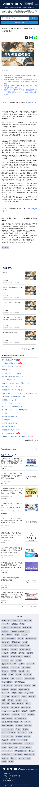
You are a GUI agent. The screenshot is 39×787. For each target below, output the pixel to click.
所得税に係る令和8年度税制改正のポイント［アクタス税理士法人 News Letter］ (11, 535)
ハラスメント (22, 733)
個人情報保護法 (7, 718)
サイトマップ (8, 778)
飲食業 (11, 762)
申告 (25, 700)
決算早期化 (31, 696)
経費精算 (5, 678)
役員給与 (13, 689)
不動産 (11, 675)
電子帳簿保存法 (31, 638)
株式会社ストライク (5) (9, 416)
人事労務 (19, 675)
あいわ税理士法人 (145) (9, 360)
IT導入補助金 (15, 707)
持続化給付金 (25, 707)
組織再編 (5, 689)
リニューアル (28, 743)
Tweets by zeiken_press (9, 449)
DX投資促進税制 (24, 689)
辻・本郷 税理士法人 (6, 466)
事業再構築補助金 (20, 751)
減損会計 (13, 758)
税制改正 (15, 624)
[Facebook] (31, 38)
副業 (3, 700)
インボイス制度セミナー (10, 645)
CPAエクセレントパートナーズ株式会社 (12, 511)
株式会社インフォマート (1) (11, 430)
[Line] (35, 38)
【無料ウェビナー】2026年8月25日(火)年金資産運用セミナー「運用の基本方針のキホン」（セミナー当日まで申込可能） (20, 92)
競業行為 (6, 272)
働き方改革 (5, 642)
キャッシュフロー (8, 729)
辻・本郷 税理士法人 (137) (10, 363)
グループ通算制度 (16, 656)
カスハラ (27, 722)
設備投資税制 (6, 743)
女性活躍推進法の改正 (10, 332)
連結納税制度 (6, 754)
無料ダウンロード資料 (9, 664)
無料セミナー (17, 620)
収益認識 (5, 707)
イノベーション (7, 751)
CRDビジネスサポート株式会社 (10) (13, 396)
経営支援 (20, 638)
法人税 (25, 642)
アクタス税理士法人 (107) (10, 366)
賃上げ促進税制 (7, 682)
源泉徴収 (21, 671)
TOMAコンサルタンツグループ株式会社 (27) (16, 383)
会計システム (13, 747)
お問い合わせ (8, 780)
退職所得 (19, 725)
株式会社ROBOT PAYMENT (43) (12, 376)
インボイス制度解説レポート (20, 631)
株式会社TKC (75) (7, 370)
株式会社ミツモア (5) (8, 413)
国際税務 (13, 653)
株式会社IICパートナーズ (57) (11, 373)
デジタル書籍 (28, 693)
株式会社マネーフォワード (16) (12, 390)
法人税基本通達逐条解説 (10, 722)
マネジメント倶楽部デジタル (11, 627)
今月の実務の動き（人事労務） (11, 282)
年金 (34, 685)
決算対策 (5, 649)
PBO (30, 733)
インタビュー (15, 667)
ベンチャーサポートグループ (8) (12, 403)
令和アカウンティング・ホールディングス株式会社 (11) (19, 393)
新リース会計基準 (24, 758)
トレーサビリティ (8, 736)
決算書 (4, 675)
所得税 (17, 635)
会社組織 (5, 247)
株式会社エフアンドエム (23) (11, 386)
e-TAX (23, 714)
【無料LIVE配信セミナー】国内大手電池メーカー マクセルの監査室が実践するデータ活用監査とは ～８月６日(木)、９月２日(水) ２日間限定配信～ (12, 595)
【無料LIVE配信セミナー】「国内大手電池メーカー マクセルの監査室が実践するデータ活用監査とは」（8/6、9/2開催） (20, 81)
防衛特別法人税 (29, 754)
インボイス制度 (22, 740)
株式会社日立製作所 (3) (9, 423)
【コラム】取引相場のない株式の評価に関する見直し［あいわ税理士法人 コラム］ (11, 476)
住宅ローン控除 (17, 693)
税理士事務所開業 (8, 725)
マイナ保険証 (17, 754)
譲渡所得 (5, 667)
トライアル (15, 696)
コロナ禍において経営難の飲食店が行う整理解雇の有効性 (12, 318)
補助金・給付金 (25, 649)
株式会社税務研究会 (6, 496)
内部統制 (20, 704)
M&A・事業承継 (7, 635)
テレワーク (30, 664)
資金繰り (5, 671)
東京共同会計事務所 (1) (9, 433)
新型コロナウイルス (8, 638)
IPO (28, 671)
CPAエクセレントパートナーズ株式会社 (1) (15, 436)
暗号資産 (19, 700)
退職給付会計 (16, 642)
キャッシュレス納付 (8, 733)
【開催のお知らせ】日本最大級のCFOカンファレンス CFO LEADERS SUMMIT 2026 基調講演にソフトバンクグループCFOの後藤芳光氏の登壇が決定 (12, 506)
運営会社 (7, 774)
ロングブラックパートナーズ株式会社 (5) (15, 410)
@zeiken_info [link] (32, 102)
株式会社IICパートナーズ (8, 555)
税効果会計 (5, 714)
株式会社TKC (4, 570)
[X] (26, 38)
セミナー (19, 678)
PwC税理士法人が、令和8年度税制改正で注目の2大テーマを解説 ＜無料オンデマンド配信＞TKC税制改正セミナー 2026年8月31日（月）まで (12, 565)
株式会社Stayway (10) (9, 400)
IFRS (12, 678)
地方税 (13, 740)
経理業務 (5, 631)
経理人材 (19, 736)
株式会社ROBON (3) (8, 426)
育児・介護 (5, 704)
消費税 (22, 624)
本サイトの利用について (12, 776)
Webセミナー (6, 620)
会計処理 (30, 653)
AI (21, 722)
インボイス (5, 624)
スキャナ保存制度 (25, 747)
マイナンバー (6, 711)
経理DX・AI (27, 627)
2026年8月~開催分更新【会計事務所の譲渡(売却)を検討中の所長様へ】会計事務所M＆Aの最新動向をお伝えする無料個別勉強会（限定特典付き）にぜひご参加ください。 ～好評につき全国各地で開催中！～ (12, 491)
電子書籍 (10, 700)
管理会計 (5, 656)
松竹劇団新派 (17, 743)
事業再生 (13, 671)
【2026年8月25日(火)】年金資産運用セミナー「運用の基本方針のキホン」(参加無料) (11, 550)
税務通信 (27, 685)
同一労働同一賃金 (20, 718)
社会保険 (25, 635)
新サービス (5, 693)
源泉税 (4, 762)
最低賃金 (26, 729)
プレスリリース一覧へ (31, 606)
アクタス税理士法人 (6, 540)
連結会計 (31, 751)
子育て (18, 729)
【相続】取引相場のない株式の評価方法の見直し (11, 579)
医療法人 (24, 711)
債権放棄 (5, 758)
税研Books (27, 725)
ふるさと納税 (26, 667)
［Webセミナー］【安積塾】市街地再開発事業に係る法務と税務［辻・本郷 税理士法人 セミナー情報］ (12, 461)
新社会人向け (24, 645)
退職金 (24, 696)
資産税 (4, 747)
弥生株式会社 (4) (7, 420)
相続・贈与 (27, 620)
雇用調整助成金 (20, 682)
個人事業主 (27, 675)
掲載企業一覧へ (33, 440)
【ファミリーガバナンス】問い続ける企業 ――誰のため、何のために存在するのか (12, 520)
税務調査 (22, 664)
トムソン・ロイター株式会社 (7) (12, 406)
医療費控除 (15, 714)
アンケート (5, 696)
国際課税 (27, 736)
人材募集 (16, 711)
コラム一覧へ (30, 349)
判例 (12, 660)
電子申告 (31, 714)
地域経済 (5, 740)
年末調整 (19, 660)
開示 (13, 704)
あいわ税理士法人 (6, 481)
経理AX (28, 704)
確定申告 (21, 653)
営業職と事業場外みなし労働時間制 (12, 288)
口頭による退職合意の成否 (12, 302)
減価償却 (32, 711)
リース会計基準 (7, 685)
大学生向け (14, 649)
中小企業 (5, 653)
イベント (5, 660)
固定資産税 (18, 685)
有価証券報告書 (29, 678)
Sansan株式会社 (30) (8, 380)
